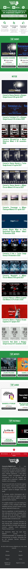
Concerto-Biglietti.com (15, 546)
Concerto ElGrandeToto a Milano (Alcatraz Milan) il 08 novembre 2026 (14, 141)
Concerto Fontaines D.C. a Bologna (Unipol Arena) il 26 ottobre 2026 (14, 118)
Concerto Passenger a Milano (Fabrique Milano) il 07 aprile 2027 (14, 208)
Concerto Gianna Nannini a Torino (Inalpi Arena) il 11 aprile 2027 (14, 164)
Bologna (7, 555)
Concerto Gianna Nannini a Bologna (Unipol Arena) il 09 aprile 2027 (14, 96)
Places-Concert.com (8, 529)
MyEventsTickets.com (13, 508)
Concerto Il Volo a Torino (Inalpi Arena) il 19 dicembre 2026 (14, 254)
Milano (7, 551)
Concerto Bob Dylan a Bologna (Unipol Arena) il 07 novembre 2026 (14, 343)
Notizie (17, 7)
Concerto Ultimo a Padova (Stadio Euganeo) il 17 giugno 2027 (14, 321)
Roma (20, 551)
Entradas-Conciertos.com (12, 518)
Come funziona (16, 453)
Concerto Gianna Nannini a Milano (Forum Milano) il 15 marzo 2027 (14, 186)
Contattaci (5, 453)
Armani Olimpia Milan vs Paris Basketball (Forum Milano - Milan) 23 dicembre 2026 (14, 231)
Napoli (7, 559)
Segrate (20, 555)
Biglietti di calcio (20, 563)
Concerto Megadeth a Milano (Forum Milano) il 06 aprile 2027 (14, 277)
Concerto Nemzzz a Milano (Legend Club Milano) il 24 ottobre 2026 (14, 299)
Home (8, 7)
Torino (20, 559)
